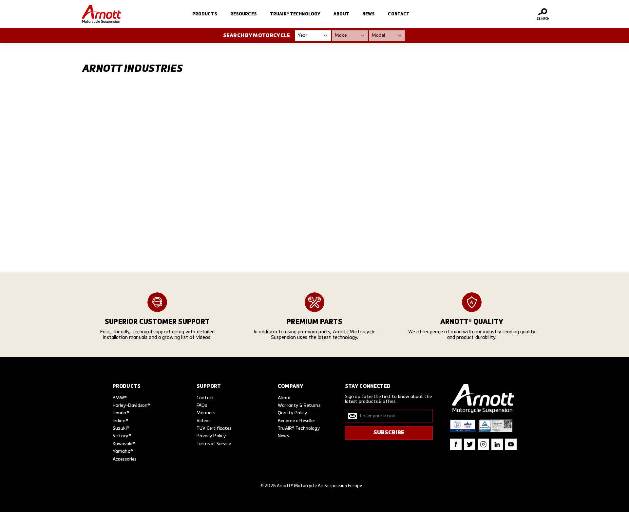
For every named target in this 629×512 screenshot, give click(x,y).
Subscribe (389, 433)
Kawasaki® (124, 444)
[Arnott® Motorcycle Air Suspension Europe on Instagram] (483, 444)
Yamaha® (123, 451)
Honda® (121, 413)
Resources (243, 14)
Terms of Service (214, 444)
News (368, 14)
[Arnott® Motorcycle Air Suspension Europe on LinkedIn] (497, 444)
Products (204, 14)
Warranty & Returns (299, 405)
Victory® (122, 436)
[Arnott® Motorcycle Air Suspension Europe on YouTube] (511, 444)
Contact (399, 14)
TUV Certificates (214, 428)
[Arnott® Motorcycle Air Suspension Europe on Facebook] (456, 444)
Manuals (206, 413)
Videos (203, 421)
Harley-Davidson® (131, 405)
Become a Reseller (296, 421)
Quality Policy (292, 413)
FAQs (202, 405)
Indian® (120, 421)
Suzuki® (121, 428)
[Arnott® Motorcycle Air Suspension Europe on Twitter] (469, 444)
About (341, 14)
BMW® (120, 398)
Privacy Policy (211, 436)
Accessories (125, 459)
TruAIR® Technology (295, 14)
